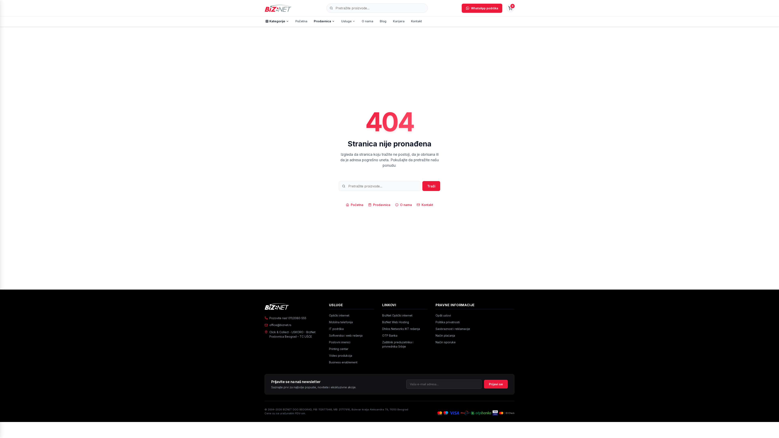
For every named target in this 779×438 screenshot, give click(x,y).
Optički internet (339, 315)
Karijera (399, 21)
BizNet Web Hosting (395, 322)
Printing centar (338, 349)
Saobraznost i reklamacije (453, 329)
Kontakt (416, 21)
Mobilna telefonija (341, 322)
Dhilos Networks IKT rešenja (401, 329)
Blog (383, 21)
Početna (301, 21)
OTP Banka (389, 335)
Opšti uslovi (443, 315)
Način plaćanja (445, 335)
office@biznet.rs (280, 325)
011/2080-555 (297, 318)
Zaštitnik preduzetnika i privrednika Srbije (397, 344)
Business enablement (343, 362)
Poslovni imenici (339, 342)
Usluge (346, 21)
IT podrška (336, 329)
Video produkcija (340, 355)
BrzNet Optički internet (397, 315)
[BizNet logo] (293, 306)
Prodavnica (322, 21)
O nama (367, 21)
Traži (431, 186)
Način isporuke (446, 342)
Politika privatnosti (448, 322)
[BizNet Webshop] (278, 8)
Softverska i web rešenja (346, 335)
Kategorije (277, 21)
